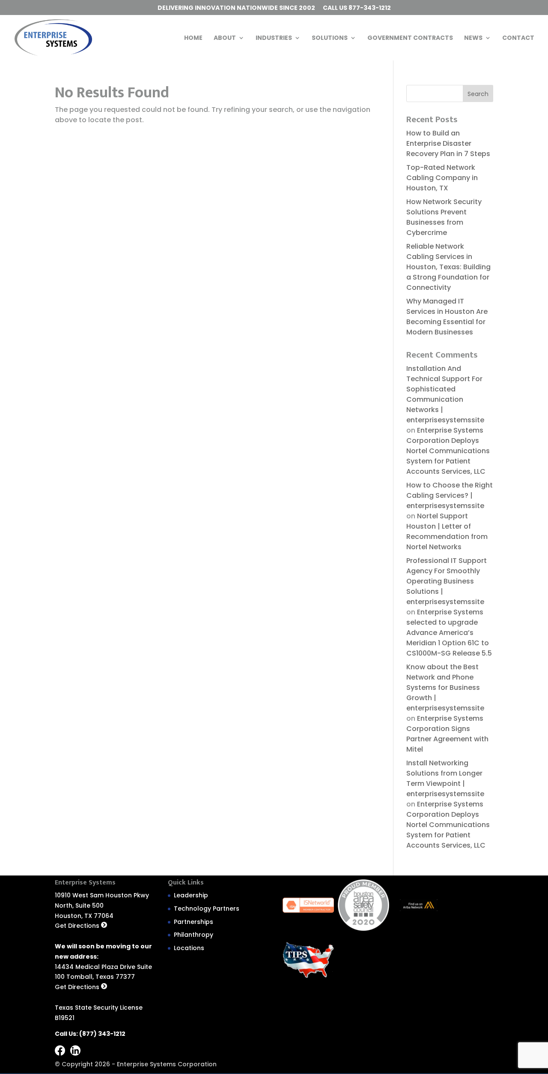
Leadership (191, 895)
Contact (518, 38)
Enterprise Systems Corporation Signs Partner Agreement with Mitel (447, 733)
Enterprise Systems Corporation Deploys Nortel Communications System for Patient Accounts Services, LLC (448, 450)
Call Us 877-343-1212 (357, 8)
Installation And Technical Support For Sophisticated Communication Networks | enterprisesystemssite (445, 394)
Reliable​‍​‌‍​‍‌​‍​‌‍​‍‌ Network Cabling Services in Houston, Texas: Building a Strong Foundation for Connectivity (448, 266)
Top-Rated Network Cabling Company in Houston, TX (442, 177)
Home (193, 38)
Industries (274, 38)
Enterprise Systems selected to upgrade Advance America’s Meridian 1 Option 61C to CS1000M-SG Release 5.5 (449, 632)
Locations (189, 948)
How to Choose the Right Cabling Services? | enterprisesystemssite (449, 495)
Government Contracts (410, 38)
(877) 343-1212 (102, 1033)
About (225, 38)
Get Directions (78, 925)
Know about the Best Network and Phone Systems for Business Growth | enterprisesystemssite (445, 687)
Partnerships (193, 922)
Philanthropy (193, 934)
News (473, 38)
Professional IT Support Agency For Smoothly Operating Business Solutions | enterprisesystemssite (446, 581)
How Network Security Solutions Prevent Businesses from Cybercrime (444, 217)
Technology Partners (206, 908)
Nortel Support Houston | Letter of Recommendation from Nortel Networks (447, 531)
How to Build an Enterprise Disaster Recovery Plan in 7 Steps (448, 143)
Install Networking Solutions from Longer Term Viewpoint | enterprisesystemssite (445, 778)
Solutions (330, 38)
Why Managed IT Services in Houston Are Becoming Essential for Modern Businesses (447, 316)
